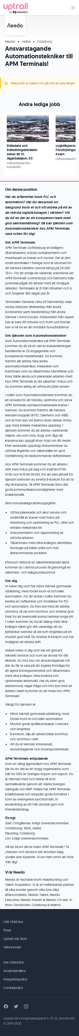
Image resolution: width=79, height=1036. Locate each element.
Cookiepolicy (13, 988)
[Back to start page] (15, 7)
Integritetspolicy (15, 979)
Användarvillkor (14, 971)
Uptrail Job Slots (15, 938)
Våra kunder (12, 947)
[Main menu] (73, 7)
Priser (7, 930)
